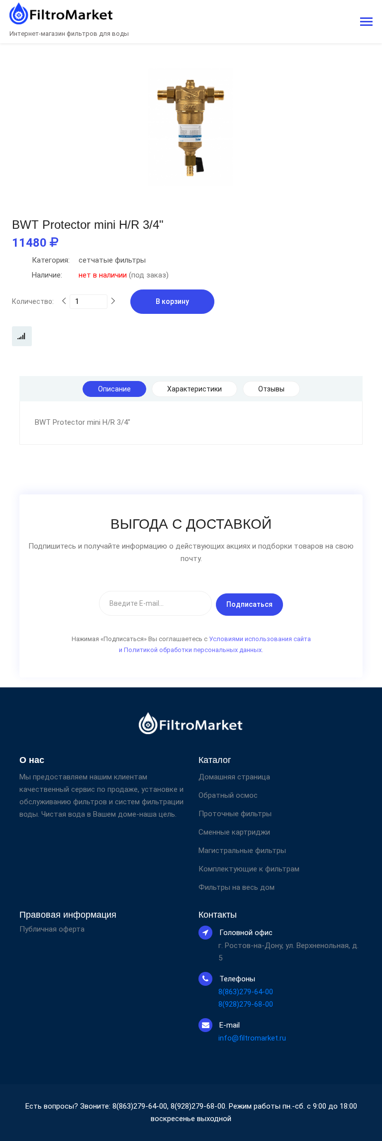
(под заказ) (100, 275)
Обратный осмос (228, 795)
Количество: (33, 301)
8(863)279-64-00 (245, 991)
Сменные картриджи (234, 832)
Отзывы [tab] (271, 389)
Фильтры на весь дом (236, 887)
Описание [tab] (114, 389)
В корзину (172, 301)
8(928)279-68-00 (245, 1004)
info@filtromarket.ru (252, 1038)
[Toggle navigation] (366, 22)
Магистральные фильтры (242, 850)
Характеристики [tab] (194, 389)
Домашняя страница (234, 776)
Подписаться (249, 604)
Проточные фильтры (235, 813)
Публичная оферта (52, 929)
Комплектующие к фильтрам (248, 868)
